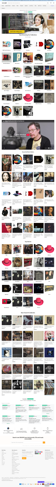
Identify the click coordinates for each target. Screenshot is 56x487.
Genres (13, 5)
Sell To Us (39, 5)
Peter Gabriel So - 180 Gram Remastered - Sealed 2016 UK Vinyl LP (17, 234)
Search (3, 477)
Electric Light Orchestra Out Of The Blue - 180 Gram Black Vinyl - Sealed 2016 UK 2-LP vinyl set (38, 219)
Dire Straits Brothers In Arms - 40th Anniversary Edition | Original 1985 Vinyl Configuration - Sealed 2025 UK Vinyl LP (6, 201)
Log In (53, 5)
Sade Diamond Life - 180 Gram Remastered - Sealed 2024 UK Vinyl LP (38, 234)
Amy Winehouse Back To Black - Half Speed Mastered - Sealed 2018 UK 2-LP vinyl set (28, 167)
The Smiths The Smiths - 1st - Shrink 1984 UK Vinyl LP (28, 327)
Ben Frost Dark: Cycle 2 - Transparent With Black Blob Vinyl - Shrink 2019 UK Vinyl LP (6, 392)
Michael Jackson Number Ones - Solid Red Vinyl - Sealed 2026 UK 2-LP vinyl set (27, 201)
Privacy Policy (14, 467)
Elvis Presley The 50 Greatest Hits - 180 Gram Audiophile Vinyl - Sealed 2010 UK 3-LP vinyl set (6, 235)
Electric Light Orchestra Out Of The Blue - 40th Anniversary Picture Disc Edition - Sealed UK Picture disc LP (17, 167)
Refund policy (11, 477)
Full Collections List (16, 477)
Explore (26, 5)
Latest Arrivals (7, 5)
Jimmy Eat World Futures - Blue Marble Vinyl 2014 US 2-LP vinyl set (39, 376)
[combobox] (27, 3)
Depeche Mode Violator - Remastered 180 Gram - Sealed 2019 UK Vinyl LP (48, 234)
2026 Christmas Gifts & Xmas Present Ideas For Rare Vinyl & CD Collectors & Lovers (13, 478)
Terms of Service (14, 466)
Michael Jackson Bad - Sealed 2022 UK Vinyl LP (6, 218)
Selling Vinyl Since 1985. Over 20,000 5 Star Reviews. (28, 10)
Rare (17, 5)
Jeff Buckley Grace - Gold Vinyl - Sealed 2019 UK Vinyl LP (49, 200)
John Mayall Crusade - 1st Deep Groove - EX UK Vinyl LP (38, 327)
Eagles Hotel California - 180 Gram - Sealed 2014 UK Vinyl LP (49, 184)
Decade (21, 5)
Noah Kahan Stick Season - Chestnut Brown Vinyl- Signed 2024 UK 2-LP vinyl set (38, 360)
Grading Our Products (15, 465)
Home (3, 5)
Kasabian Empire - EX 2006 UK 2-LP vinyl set (38, 391)
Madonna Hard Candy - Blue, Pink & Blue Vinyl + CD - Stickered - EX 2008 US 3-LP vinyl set (49, 343)
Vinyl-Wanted (11, 432)
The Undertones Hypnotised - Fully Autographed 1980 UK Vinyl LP (17, 376)
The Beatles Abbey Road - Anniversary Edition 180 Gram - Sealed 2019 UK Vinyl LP (27, 185)
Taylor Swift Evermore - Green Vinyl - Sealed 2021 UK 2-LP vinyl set (16, 218)
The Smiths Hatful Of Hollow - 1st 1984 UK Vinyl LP (6, 359)
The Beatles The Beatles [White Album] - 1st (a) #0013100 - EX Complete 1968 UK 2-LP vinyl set (38, 343)
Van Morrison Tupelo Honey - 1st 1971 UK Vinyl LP (49, 327)
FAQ (25, 478)
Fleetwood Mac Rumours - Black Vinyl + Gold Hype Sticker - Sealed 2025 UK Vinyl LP (49, 167)
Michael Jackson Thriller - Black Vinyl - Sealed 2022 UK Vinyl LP (39, 184)
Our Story (44, 5)
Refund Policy (14, 462)
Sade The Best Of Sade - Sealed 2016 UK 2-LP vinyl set (6, 184)
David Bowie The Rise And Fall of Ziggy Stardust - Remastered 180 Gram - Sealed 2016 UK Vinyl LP (27, 219)
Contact (3, 8)
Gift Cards (13, 461)
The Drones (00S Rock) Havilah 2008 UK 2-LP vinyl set (17, 359)
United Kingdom (48, 482)
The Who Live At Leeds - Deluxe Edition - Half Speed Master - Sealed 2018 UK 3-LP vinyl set (38, 201)
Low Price (31, 5)
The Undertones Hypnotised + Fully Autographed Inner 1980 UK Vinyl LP (28, 376)
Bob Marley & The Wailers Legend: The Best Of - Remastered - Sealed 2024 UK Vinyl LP (49, 219)
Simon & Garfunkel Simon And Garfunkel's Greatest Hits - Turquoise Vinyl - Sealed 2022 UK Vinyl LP (27, 235)
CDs (35, 5)
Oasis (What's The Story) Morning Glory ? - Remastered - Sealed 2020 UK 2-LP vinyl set (17, 185)
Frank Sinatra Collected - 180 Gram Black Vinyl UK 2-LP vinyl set (38, 166)
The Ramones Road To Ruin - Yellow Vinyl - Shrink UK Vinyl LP (28, 342)
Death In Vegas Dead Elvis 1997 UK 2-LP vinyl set (27, 391)
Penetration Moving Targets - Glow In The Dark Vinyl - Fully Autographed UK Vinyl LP (17, 343)
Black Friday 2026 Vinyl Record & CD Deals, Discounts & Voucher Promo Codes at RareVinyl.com (32, 477)
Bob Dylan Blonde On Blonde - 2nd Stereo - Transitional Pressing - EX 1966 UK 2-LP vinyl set (28, 360)
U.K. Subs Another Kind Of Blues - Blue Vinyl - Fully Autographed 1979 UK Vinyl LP (49, 360)
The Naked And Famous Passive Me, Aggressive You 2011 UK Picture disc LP (6, 376)
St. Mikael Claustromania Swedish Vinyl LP (6, 342)
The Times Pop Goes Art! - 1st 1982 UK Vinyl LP (16, 327)
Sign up (24, 458)
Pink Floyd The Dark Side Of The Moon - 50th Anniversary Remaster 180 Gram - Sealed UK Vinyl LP (17, 201)
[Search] (48, 3)
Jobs (12, 455)
